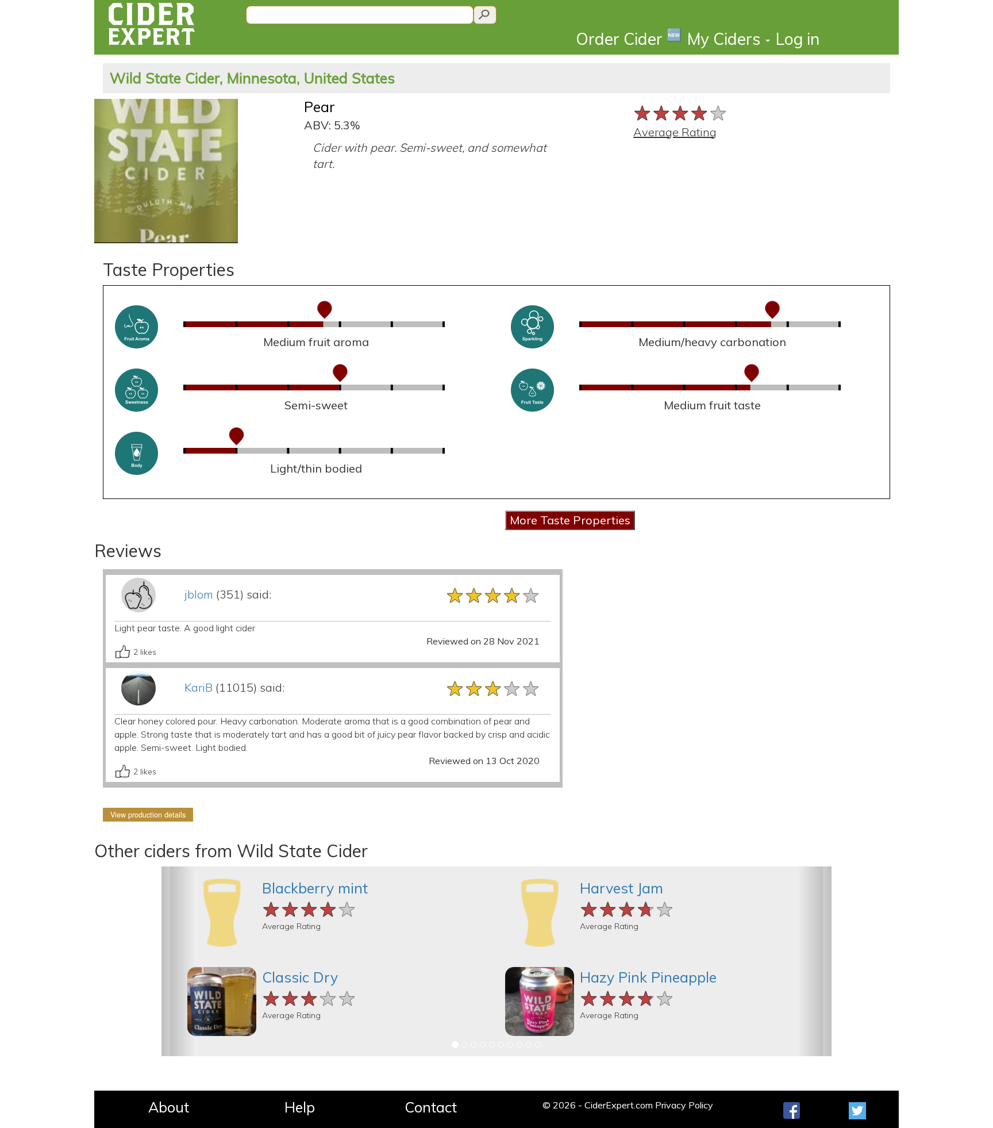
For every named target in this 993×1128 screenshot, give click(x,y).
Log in (797, 39)
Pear (319, 107)
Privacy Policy (684, 1105)
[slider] (680, 112)
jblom (198, 594)
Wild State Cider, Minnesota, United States (252, 78)
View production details (148, 814)
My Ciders (725, 39)
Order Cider (629, 38)
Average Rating (675, 132)
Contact (431, 1107)
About (168, 1107)
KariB (198, 687)
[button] (178, 961)
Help (299, 1107)
